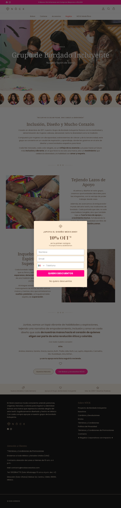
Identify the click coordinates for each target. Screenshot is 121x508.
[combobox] (41, 265)
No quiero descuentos (60, 281)
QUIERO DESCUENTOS (60, 273)
